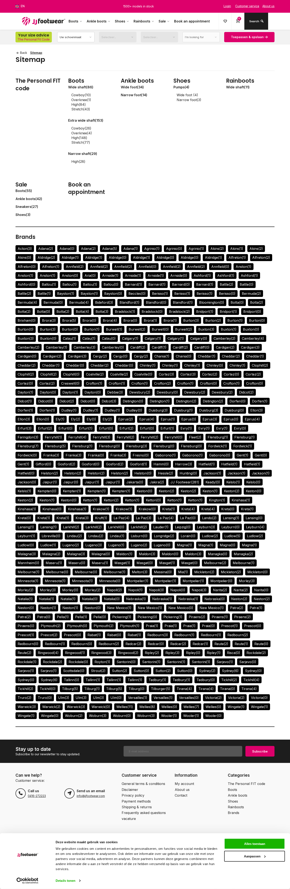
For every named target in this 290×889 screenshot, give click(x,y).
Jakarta (134, 482)
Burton (191, 320)
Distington (133, 401)
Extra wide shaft (85, 120)
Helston (49, 473)
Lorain (188, 536)
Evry (186, 428)
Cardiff (137, 347)
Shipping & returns (137, 807)
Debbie (115, 392)
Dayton (25, 392)
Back (23, 52)
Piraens (197, 617)
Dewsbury (139, 392)
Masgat (122, 563)
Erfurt (25, 428)
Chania (161, 356)
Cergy (100, 356)
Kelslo (233, 482)
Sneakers (26, 207)
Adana (45, 248)
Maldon (124, 554)
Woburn (74, 716)
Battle (226, 284)
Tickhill (229, 680)
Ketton (90, 500)
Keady (213, 482)
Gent (242, 455)
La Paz (122, 518)
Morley (247, 581)
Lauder (161, 527)
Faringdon (28, 437)
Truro (24, 698)
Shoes (120, 21)
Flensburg (218, 437)
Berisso (160, 293)
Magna (184, 545)
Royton (102, 662)
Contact (181, 795)
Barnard (133, 284)
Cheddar (206, 356)
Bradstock (125, 311)
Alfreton (237, 257)
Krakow (101, 509)
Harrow (183, 464)
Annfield (75, 266)
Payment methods (136, 801)
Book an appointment (192, 21)
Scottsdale (73, 671)
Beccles (137, 293)
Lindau (74, 536)
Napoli (114, 590)
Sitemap (36, 52)
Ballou (49, 284)
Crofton (94, 383)
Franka (51, 455)
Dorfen (237, 401)
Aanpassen (252, 856)
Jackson (212, 473)
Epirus (125, 419)
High (78, 104)
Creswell (70, 383)
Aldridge (46, 257)
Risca (233, 653)
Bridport (204, 311)
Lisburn (139, 536)
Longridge (164, 536)
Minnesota (28, 581)
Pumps (181, 87)
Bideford (104, 302)
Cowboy (81, 95)
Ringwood (48, 653)
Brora (49, 320)
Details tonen (65, 880)
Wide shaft (80, 87)
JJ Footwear (184, 482)
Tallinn (71, 680)
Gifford (43, 464)
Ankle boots (97, 21)
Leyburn (206, 527)
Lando (209, 518)
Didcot (246, 392)
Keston (144, 491)
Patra (236, 608)
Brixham (27, 320)
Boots (73, 21)
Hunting (188, 473)
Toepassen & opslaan (247, 37)
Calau (69, 338)
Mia (183, 572)
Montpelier (137, 581)
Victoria (213, 698)
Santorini (126, 662)
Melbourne (215, 563)
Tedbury (157, 680)
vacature (129, 819)
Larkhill (71, 527)
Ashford (202, 275)
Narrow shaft (82, 154)
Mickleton (204, 572)
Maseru (54, 563)
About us (182, 789)
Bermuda (251, 293)
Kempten (47, 491)
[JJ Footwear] (43, 21)
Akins (217, 248)
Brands (25, 237)
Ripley (152, 653)
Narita (220, 590)
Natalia (25, 599)
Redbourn (157, 635)
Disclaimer (130, 789)
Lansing (231, 518)
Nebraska (136, 599)
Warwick (27, 707)
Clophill (260, 365)
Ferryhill (53, 437)
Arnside (110, 275)
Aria (90, 275)
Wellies (124, 707)
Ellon (256, 410)
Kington (217, 500)
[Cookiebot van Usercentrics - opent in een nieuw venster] (27, 881)
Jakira (157, 482)
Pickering (121, 617)
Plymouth (51, 626)
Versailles (137, 698)
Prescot (229, 626)
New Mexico (119, 608)
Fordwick (217, 446)
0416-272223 (37, 796)
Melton (140, 572)
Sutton (119, 671)
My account (184, 784)
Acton (25, 248)
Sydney (207, 671)
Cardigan (225, 347)
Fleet (195, 437)
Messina (163, 572)
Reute (221, 644)
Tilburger (160, 689)
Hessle (165, 473)
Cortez (166, 374)
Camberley (224, 338)
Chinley (148, 365)
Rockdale (256, 653)
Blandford (129, 302)
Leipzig (183, 527)
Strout (98, 671)
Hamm (161, 464)
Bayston (65, 293)
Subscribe (260, 751)
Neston (239, 599)
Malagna (27, 554)
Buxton (206, 329)
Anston (243, 266)
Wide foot (132, 87)
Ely (60, 419)
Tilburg (70, 689)
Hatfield (206, 464)
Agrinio (152, 248)
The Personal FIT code (38, 84)
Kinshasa (241, 500)
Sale (162, 21)
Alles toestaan (254, 844)
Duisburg (158, 410)
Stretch (80, 109)
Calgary (130, 338)
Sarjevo (225, 662)
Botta (237, 302)
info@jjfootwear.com (91, 796)
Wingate (236, 707)
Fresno (141, 455)
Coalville (95, 374)
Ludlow (210, 536)
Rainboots (142, 21)
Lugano (70, 545)
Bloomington (211, 302)
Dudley (69, 410)
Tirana (184, 689)
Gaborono (165, 455)
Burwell (114, 329)
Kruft (101, 518)
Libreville (51, 536)
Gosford (66, 464)
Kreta (168, 509)
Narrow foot (134, 95)
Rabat (94, 635)
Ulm (63, 698)
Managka (217, 554)
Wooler (169, 716)
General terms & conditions (143, 784)
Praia (152, 626)
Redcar (133, 644)
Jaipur (49, 482)
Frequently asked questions (144, 813)
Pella (63, 617)
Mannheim (28, 563)
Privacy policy (133, 795)
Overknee (81, 100)
